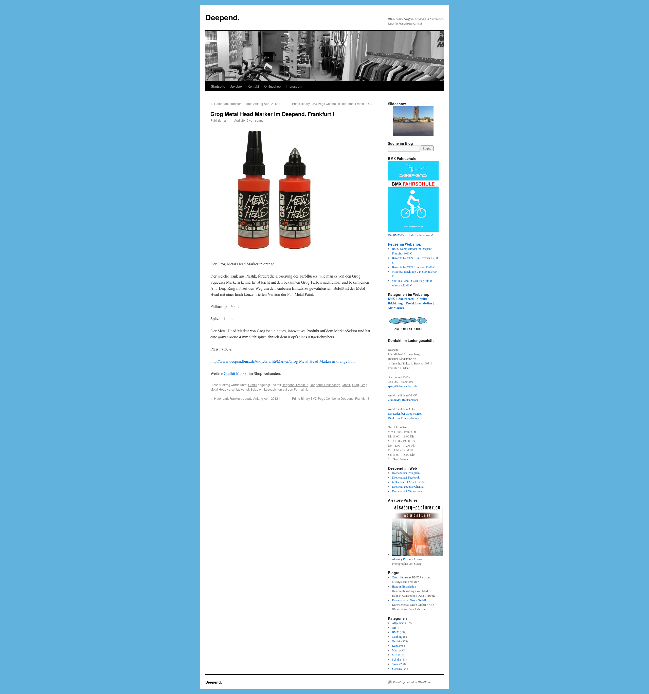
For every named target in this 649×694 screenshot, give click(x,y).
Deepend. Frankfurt (295, 384)
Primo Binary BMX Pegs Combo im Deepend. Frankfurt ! (332, 103)
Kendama (397, 646)
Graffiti (252, 384)
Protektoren (414, 303)
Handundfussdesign (404, 586)
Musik (396, 655)
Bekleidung (395, 303)
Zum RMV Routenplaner (403, 400)
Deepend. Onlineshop (325, 384)
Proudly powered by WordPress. (412, 682)
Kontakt (253, 86)
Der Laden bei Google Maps (405, 413)
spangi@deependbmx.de (402, 386)
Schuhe (396, 659)
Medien (427, 303)
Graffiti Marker (236, 373)
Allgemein (398, 623)
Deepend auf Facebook (406, 477)
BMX (391, 299)
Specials (397, 668)
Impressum (294, 86)
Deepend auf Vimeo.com (407, 491)
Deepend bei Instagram (406, 473)
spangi (259, 120)
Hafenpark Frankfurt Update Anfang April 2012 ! (245, 103)
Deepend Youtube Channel (408, 486)
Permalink (301, 389)
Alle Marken (396, 308)
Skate (395, 664)
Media (396, 650)
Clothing (397, 636)
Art (394, 627)
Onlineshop (272, 86)
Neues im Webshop (404, 244)
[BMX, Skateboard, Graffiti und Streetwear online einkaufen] (408, 331)
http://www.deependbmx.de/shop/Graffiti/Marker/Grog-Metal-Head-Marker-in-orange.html (282, 361)
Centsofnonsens (401, 577)
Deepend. (222, 17)
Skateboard (406, 299)
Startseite (218, 86)
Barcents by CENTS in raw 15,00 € (413, 267)
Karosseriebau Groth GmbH (409, 600)
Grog (355, 384)
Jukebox (236, 86)
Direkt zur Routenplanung (403, 418)
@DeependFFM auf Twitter (408, 482)
